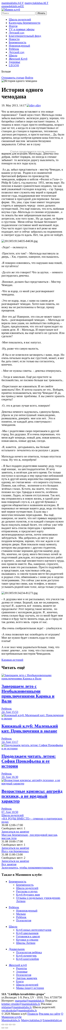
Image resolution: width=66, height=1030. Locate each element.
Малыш (21, 913)
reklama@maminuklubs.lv (16, 1007)
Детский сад (16, 32)
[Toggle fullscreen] (10, 1024)
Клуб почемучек (26, 955)
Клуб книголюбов (27, 958)
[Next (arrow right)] (6, 1027)
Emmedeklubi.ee (52, 1020)
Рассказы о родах (27, 891)
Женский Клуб (18, 58)
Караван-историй (12, 659)
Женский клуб (18, 965)
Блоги (20, 981)
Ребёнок (14, 48)
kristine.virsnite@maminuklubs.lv (20, 1003)
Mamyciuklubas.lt (31, 1020)
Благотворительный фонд (25, 35)
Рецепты (21, 968)
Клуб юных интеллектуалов (33, 929)
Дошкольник (17, 949)
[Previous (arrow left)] (2, 1027)
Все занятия (8, 864)
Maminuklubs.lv (10, 1020)
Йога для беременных (15, 851)
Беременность (17, 42)
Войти (29, 77)
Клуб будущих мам (28, 894)
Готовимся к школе (28, 936)
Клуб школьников (27, 933)
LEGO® (14, 65)
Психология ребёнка (29, 952)
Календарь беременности (24, 22)
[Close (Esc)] (2, 1024)
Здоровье (14, 62)
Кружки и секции (27, 939)
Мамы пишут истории (30, 988)
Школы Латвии (25, 942)
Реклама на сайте (49, 1013)
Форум (13, 26)
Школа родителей (20, 19)
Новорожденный (19, 45)
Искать (41, 13)
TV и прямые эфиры (21, 29)
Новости (14, 39)
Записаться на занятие (15, 831)
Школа (13, 55)
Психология (23, 920)
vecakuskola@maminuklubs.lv (19, 1010)
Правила (32, 1013)
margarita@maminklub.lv (30, 1000)
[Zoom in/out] (13, 1024)
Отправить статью (12, 77)
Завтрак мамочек (26, 978)
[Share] (6, 1024)
